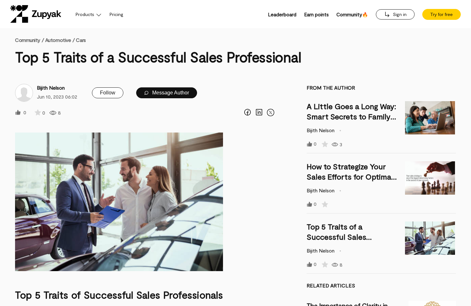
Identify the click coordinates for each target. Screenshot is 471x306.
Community (29, 40)
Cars (81, 40)
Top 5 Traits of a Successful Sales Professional (336, 237)
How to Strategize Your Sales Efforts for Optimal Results (350, 176)
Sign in (399, 14)
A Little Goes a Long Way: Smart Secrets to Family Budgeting (351, 116)
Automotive (58, 40)
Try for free (441, 14)
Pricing (116, 14)
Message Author (170, 92)
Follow (107, 92)
